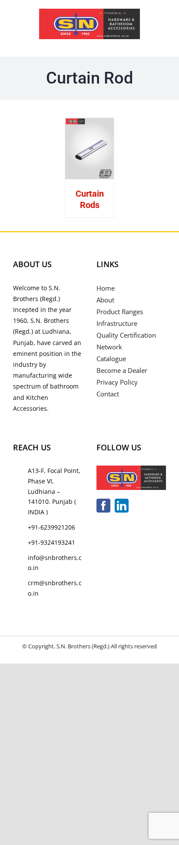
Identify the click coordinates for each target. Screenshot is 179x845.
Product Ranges (119, 311)
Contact (107, 393)
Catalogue (111, 358)
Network (109, 346)
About (105, 299)
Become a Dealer (121, 370)
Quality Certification (126, 335)
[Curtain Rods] (89, 148)
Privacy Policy (117, 382)
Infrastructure (116, 323)
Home (105, 288)
